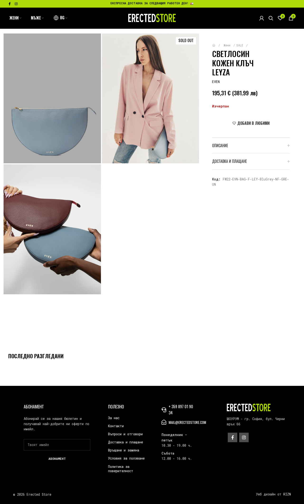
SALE (240, 45)
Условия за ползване (126, 458)
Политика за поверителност (120, 468)
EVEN (216, 81)
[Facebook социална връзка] (9, 4)
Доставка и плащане (125, 442)
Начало (217, 43)
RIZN (287, 494)
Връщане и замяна (123, 450)
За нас (113, 418)
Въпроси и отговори (125, 434)
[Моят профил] (261, 18)
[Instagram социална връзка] (16, 4)
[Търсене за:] (271, 18)
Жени (228, 45)
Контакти (116, 426)
